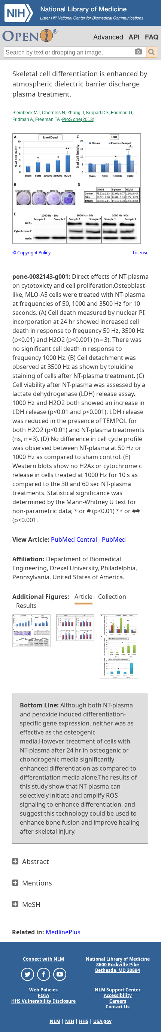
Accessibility (118, 995)
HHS (83, 1021)
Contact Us (118, 1006)
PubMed (114, 539)
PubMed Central (74, 539)
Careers (117, 1001)
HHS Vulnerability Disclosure (43, 1001)
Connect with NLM (43, 959)
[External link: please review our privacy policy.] (27, 973)
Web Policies (43, 990)
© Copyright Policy (31, 252)
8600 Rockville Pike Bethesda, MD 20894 (117, 967)
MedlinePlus (63, 932)
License (141, 252)
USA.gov (102, 1021)
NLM (55, 1021)
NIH (69, 1021)
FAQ (151, 37)
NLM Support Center (117, 990)
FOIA (43, 995)
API (134, 37)
